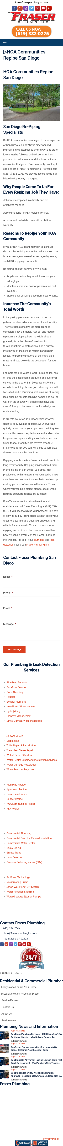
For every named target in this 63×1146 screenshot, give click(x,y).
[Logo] (31, 17)
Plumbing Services (16, 682)
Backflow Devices (16, 687)
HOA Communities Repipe (20, 803)
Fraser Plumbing (20, 1041)
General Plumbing (16, 701)
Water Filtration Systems (20, 891)
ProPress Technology (18, 877)
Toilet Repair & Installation (21, 745)
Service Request (10, 1000)
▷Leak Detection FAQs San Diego (20, 993)
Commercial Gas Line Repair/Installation (29, 838)
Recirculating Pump (17, 882)
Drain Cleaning (14, 692)
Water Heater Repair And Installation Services (31, 760)
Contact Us (7, 1007)
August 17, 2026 (18, 1070)
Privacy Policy (51, 1138)
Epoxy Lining (13, 847)
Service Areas (8, 1020)
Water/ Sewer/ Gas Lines (20, 755)
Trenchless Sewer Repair (20, 750)
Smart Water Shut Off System (23, 886)
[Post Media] (4, 1035)
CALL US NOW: (29, 29)
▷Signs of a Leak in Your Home (18, 987)
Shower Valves (14, 736)
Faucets (10, 696)
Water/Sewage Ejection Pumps (23, 896)
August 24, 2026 (18, 1031)
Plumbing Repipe (16, 784)
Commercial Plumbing (18, 833)
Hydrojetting (13, 711)
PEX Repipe (12, 808)
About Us (6, 1013)
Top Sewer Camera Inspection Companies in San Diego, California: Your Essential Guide (34, 1049)
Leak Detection (14, 857)
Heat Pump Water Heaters (20, 706)
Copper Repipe (14, 799)
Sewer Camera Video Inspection (24, 720)
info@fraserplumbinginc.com (20, 933)
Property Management (18, 716)
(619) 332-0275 (32, 33)
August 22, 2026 (18, 1044)
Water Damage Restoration (21, 764)
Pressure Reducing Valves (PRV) (24, 862)
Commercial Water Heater (20, 843)
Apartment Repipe (16, 789)
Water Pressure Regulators (21, 769)
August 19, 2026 (18, 1056)
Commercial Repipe (17, 794)
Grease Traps (13, 852)
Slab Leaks (12, 740)
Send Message (14, 649)
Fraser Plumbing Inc (37, 544)
